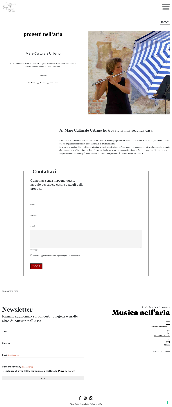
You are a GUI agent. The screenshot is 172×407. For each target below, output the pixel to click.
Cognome (6, 343)
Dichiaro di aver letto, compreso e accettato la (39, 370)
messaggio (34, 250)
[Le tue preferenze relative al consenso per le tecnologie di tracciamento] (167, 402)
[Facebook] (80, 398)
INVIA (36, 266)
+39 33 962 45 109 (162, 336)
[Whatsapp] (91, 398)
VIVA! (100, 404)
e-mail (32, 226)
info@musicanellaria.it (160, 326)
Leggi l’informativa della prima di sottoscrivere (56, 256)
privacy (61, 256)
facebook (31, 83)
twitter (42, 83)
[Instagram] (85, 398)
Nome (4, 331)
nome (32, 204)
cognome (33, 215)
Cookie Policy (84, 404)
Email (10, 355)
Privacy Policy (66, 370)
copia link (54, 83)
